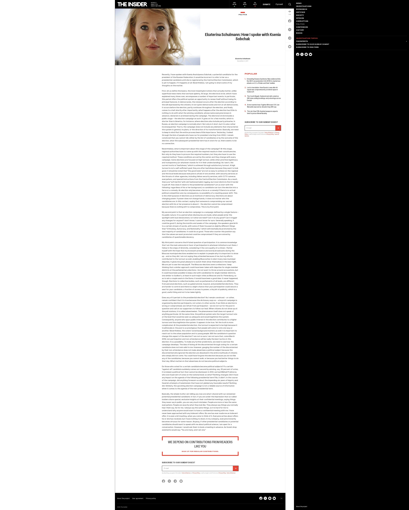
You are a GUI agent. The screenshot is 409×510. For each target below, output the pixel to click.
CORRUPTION (302, 21)
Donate (266, 4)
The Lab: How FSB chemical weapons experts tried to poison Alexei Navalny (262, 112)
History (300, 30)
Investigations (303, 6)
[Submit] (235, 468)
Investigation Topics (307, 38)
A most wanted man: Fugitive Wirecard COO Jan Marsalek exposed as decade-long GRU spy (263, 106)
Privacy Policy (196, 473)
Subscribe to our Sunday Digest (312, 44)
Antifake (300, 12)
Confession (302, 27)
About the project (123, 498)
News (299, 3)
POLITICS (243, 14)
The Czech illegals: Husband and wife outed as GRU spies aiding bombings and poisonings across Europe (264, 98)
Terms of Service (186, 473)
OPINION (300, 18)
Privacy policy (151, 498)
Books (299, 33)
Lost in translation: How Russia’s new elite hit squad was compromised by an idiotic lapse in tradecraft (262, 89)
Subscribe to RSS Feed (307, 47)
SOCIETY (300, 15)
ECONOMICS (301, 9)
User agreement (137, 498)
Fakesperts (302, 41)
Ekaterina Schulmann (242, 58)
